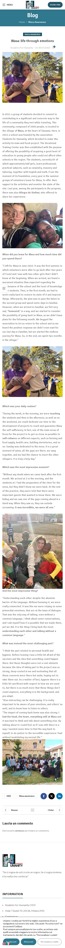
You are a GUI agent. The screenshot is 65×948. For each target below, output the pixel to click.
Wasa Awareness (37, 22)
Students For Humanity (21, 47)
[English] (4, 943)
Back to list (32, 810)
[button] (32, 225)
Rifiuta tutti (28, 942)
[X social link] (51, 796)
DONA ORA (55, 4)
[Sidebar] (4, 288)
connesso (19, 830)
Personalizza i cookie (49, 942)
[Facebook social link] (44, 796)
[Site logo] (32, 4)
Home (22, 22)
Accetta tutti (11, 942)
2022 (8, 796)
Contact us (11, 916)
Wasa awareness (27, 796)
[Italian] (8, 943)
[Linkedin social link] (59, 796)
